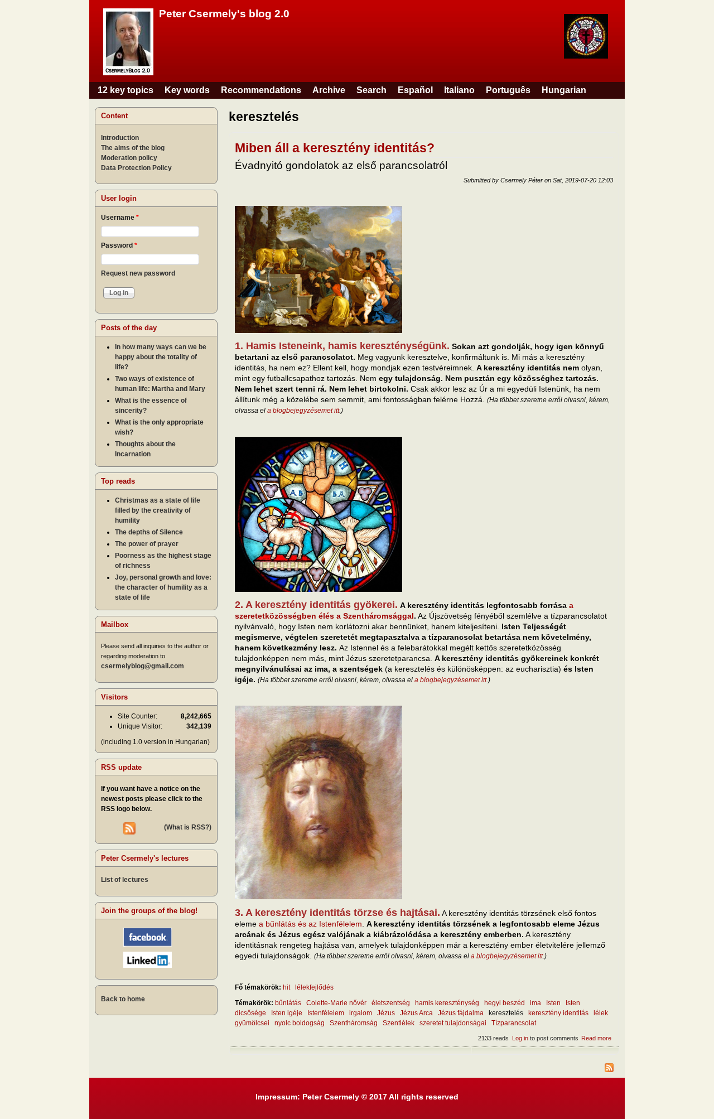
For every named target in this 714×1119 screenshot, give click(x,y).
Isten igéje (286, 1013)
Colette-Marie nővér (336, 1003)
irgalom (360, 1013)
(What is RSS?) (187, 827)
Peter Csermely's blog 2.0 (224, 14)
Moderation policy (129, 158)
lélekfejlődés (314, 987)
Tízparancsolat (513, 1023)
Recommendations (261, 90)
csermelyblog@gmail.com (142, 666)
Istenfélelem (325, 1013)
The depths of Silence (149, 532)
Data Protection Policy (136, 168)
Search (371, 90)
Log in (520, 1038)
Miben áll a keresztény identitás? (335, 148)
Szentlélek (398, 1023)
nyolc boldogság (299, 1023)
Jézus (386, 1013)
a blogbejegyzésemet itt (303, 410)
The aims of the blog (133, 148)
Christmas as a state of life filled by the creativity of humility (157, 510)
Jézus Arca (416, 1013)
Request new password (138, 273)
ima (535, 1003)
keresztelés (506, 1013)
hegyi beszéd (504, 1003)
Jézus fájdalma (461, 1013)
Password (119, 245)
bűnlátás (288, 1003)
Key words (187, 90)
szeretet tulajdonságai (452, 1023)
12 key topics (125, 90)
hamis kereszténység (447, 1003)
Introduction (120, 138)
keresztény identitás (558, 1013)
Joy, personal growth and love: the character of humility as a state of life (163, 587)
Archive (328, 90)
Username (120, 217)
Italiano (459, 90)
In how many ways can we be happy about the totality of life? (160, 357)
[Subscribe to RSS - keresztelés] (424, 1069)
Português (508, 90)
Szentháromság (354, 1023)
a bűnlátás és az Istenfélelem (310, 923)
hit (286, 987)
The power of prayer (146, 544)
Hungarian (564, 90)
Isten (553, 1003)
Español (415, 90)
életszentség (391, 1003)
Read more (596, 1038)
